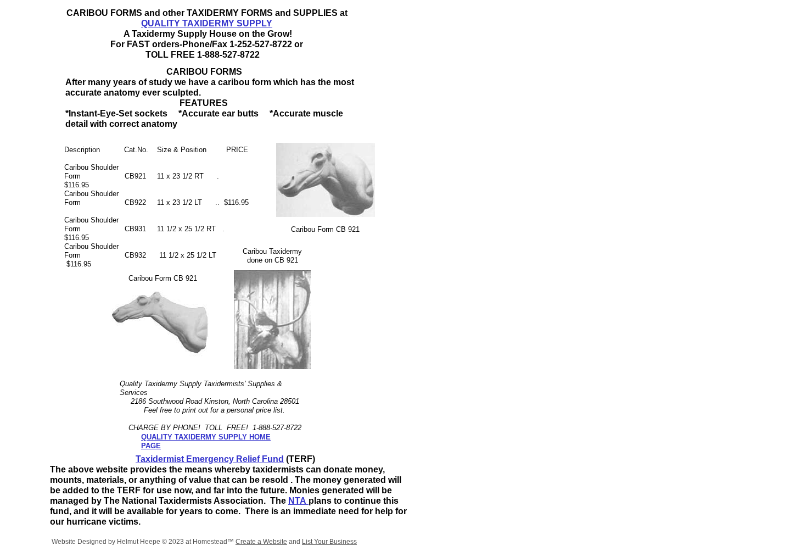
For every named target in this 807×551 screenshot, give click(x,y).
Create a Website (261, 542)
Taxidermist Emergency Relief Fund (210, 459)
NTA (298, 500)
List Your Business (329, 542)
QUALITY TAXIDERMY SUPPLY (206, 23)
